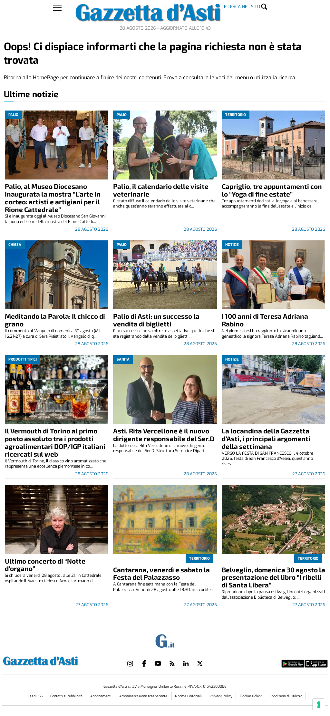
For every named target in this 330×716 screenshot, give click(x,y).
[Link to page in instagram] (130, 663)
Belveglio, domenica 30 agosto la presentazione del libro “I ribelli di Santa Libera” (273, 577)
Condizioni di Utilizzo (286, 696)
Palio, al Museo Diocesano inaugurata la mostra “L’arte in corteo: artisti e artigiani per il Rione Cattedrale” (53, 197)
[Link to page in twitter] (199, 663)
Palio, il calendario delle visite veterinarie (161, 190)
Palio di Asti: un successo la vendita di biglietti (156, 320)
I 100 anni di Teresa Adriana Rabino (265, 320)
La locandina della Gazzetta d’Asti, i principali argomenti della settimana (266, 438)
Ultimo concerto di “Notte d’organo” (45, 565)
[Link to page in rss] (172, 663)
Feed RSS (36, 696)
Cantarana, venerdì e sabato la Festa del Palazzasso (161, 573)
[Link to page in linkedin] (186, 663)
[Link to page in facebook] (144, 663)
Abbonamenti (101, 696)
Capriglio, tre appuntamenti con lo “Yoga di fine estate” (272, 190)
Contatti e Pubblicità (66, 696)
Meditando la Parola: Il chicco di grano (55, 320)
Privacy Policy (220, 696)
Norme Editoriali (189, 696)
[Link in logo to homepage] (56, 660)
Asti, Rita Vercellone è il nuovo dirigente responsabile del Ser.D (163, 434)
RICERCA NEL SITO (242, 6)
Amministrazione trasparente (143, 696)
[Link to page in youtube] (157, 663)
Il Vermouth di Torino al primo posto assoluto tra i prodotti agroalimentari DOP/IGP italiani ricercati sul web (55, 442)
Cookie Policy (251, 696)
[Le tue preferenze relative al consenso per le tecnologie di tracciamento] (319, 705)
